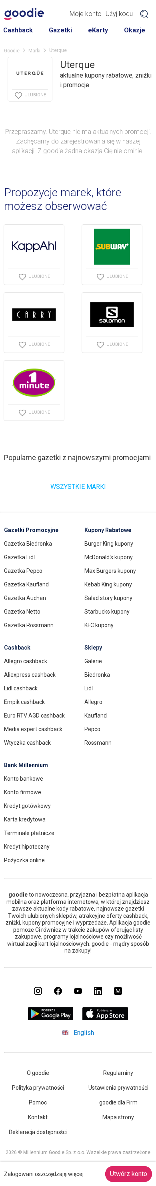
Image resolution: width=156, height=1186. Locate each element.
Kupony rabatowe (107, 530)
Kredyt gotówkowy (27, 806)
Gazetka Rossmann (29, 625)
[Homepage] (24, 14)
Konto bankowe (23, 778)
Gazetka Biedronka (28, 543)
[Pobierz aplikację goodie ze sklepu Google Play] (51, 1018)
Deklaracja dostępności (38, 1132)
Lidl (88, 688)
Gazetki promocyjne (31, 530)
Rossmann (98, 743)
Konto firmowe (22, 792)
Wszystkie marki (78, 486)
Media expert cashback (33, 729)
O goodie (38, 1073)
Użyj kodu (119, 14)
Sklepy (93, 647)
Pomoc (38, 1102)
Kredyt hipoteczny (27, 846)
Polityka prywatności (38, 1087)
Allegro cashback (25, 661)
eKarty (98, 30)
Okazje (134, 30)
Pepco (92, 729)
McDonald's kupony (108, 557)
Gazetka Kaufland (26, 584)
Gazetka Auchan (25, 598)
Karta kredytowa (25, 819)
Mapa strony (118, 1117)
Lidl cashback (21, 688)
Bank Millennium (26, 765)
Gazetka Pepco (23, 571)
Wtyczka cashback (27, 743)
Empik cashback (24, 702)
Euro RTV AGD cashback (34, 715)
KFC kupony (99, 625)
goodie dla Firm (118, 1102)
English (84, 1033)
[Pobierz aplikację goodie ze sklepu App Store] (105, 1018)
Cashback (18, 30)
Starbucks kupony (107, 611)
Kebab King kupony (108, 584)
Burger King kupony (108, 543)
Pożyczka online (24, 860)
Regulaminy (118, 1073)
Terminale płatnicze (29, 833)
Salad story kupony (108, 598)
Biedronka (97, 675)
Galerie (93, 661)
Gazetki (60, 30)
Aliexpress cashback (30, 675)
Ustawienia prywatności (118, 1087)
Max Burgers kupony (110, 571)
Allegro (93, 702)
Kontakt (38, 1117)
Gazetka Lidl (19, 557)
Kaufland (95, 715)
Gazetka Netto (22, 611)
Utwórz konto (128, 1174)
